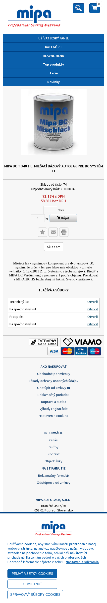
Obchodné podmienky (53, 373)
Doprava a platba (53, 401)
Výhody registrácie (54, 408)
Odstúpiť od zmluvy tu (53, 387)
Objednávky (53, 461)
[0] (94, 10)
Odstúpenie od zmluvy (53, 482)
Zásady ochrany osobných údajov (53, 380)
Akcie (54, 73)
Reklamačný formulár (53, 475)
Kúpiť (64, 218)
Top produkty (53, 64)
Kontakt (53, 454)
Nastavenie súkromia (82, 562)
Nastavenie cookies (53, 415)
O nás (53, 440)
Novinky (53, 82)
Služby (53, 447)
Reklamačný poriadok (53, 394)
